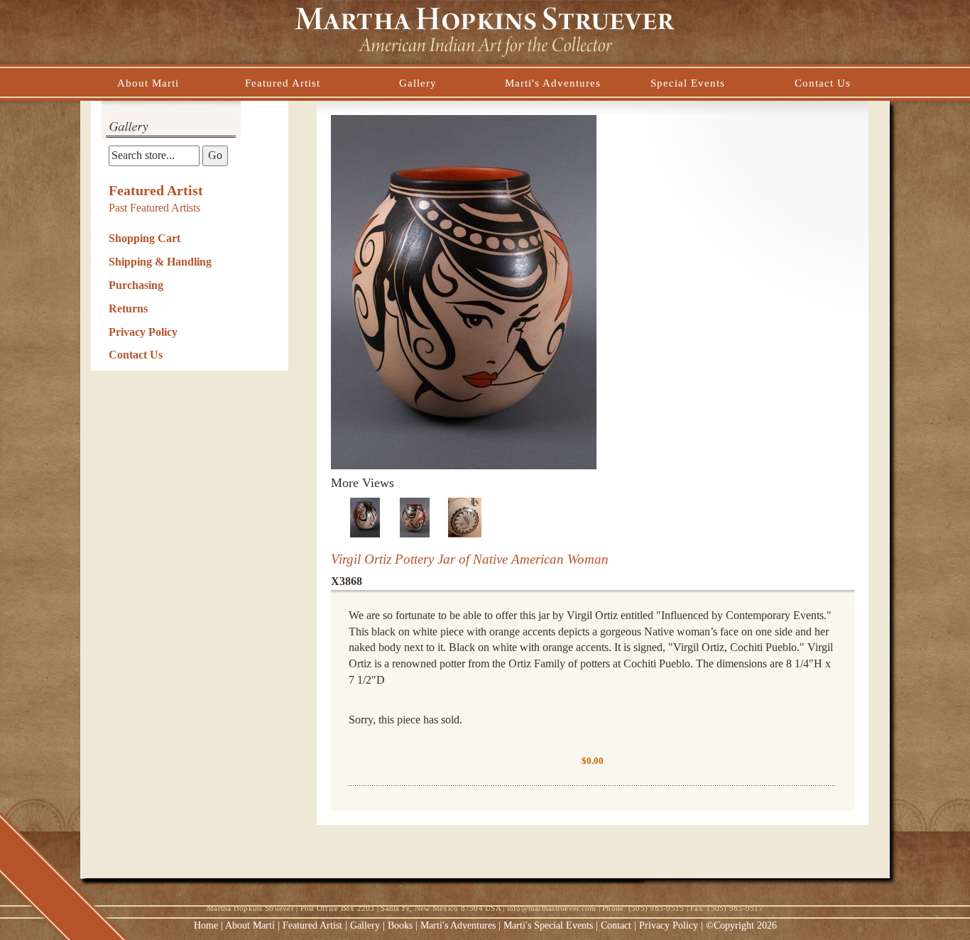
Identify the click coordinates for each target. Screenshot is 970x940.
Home (206, 925)
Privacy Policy (143, 332)
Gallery (365, 925)
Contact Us (136, 355)
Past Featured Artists (154, 208)
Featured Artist (156, 190)
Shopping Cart (144, 238)
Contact (616, 925)
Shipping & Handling (160, 262)
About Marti (250, 925)
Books (400, 925)
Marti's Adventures (459, 925)
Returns (128, 308)
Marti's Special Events (549, 925)
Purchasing (136, 285)
